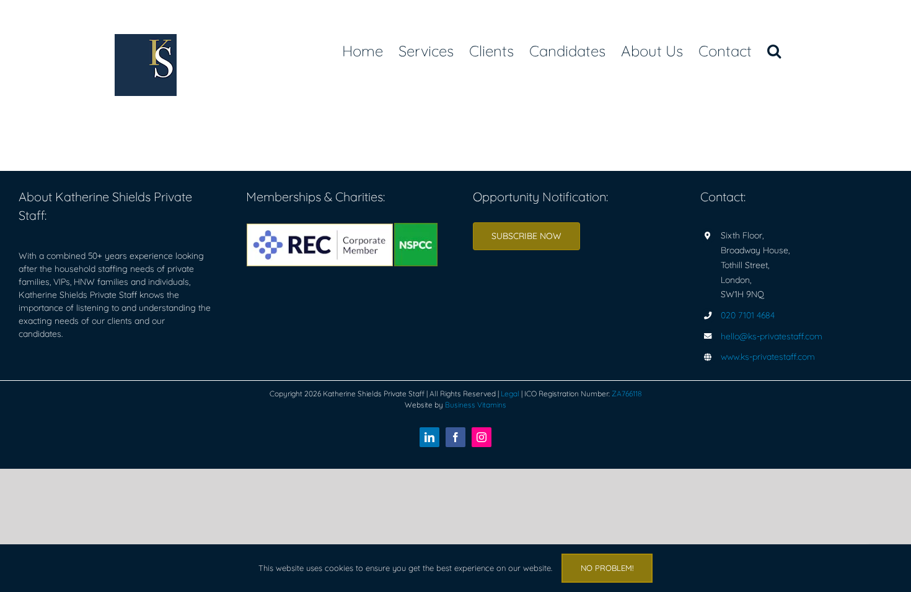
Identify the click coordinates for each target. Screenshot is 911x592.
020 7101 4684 (748, 315)
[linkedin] (429, 437)
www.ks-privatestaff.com (768, 356)
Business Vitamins (475, 404)
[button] (774, 51)
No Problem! (607, 568)
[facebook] (455, 437)
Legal (510, 393)
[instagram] (481, 437)
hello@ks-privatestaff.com (771, 336)
